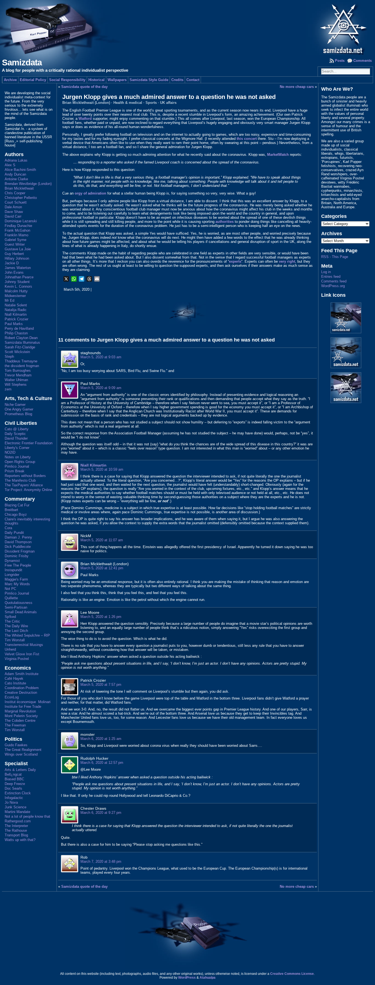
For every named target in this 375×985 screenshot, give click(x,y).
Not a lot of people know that (27, 816)
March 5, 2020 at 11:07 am (101, 540)
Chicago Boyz (16, 514)
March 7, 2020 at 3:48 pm (100, 861)
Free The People (18, 565)
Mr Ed (9, 300)
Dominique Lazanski (21, 221)
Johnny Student (17, 282)
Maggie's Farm (16, 579)
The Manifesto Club (20, 480)
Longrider (12, 575)
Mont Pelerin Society (21, 716)
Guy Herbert (14, 254)
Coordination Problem (22, 688)
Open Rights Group (20, 462)
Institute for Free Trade (23, 706)
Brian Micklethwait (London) (86, 103)
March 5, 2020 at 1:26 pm (100, 617)
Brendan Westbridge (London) (28, 184)
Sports (151, 103)
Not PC (10, 589)
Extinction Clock (18, 793)
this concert (247, 139)
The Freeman (15, 725)
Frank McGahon (17, 230)
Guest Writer (15, 244)
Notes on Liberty (18, 457)
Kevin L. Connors (18, 286)
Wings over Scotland (21, 754)
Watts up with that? (20, 840)
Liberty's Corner (17, 448)
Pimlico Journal (17, 466)
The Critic (12, 621)
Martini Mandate (17, 812)
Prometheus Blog (18, 414)
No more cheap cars (297, 87)
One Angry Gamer (19, 409)
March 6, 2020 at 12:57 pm (101, 763)
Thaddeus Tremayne (21, 361)
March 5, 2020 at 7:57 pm (100, 684)
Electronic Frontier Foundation (28, 443)
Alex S (10, 165)
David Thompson (18, 542)
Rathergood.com (18, 821)
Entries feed (330, 276)
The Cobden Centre (20, 720)
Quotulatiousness (18, 603)
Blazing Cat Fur (17, 505)
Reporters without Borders (25, 476)
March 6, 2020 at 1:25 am (100, 739)
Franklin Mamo (16, 235)
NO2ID (10, 452)
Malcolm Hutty (16, 291)
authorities (225, 222)
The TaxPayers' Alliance (24, 485)
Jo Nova (11, 802)
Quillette (11, 598)
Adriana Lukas (16, 160)
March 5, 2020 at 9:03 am (100, 357)
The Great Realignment (23, 750)
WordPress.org (333, 286)
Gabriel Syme (15, 240)
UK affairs (168, 103)
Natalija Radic (16, 310)
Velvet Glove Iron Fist (22, 654)
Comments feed (333, 281)
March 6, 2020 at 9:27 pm (100, 813)
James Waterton (18, 268)
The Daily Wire (16, 626)
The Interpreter (16, 826)
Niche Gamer (15, 405)
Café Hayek (14, 678)
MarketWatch (278, 154)
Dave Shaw (14, 212)
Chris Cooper (15, 193)
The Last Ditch (16, 631)
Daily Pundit (14, 533)
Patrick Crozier (16, 319)
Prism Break (14, 471)
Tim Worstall (15, 640)
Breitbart (11, 510)
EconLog (12, 697)
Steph (9, 356)
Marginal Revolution (20, 711)
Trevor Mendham (18, 375)
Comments (362, 61)
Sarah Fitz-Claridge (20, 347)
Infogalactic (14, 798)
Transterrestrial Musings (24, 645)
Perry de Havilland (19, 328)
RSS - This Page (334, 257)
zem (8, 389)
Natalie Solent (16, 305)
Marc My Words (17, 584)
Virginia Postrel (17, 659)
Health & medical (127, 103)
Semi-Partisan (16, 607)
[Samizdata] (187, 27)
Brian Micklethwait (19, 188)
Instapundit (13, 570)
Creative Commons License (292, 974)
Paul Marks (14, 324)
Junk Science (15, 807)
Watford (85, 118)
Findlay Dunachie (18, 226)
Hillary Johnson (17, 258)
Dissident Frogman (20, 551)
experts (235, 261)
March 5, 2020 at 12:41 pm (101, 568)
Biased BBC (14, 779)
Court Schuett (16, 202)
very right (287, 261)
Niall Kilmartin (16, 314)
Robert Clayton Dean (21, 338)
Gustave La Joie (18, 249)
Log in (326, 272)
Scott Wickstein (17, 352)
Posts (340, 61)
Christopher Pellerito (21, 198)
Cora (8, 528)
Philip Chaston (16, 333)
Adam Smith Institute (21, 674)
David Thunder (16, 438)
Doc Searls (13, 788)
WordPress (187, 978)
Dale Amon (13, 207)
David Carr (13, 216)
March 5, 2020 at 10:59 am (101, 469)
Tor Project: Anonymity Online (28, 490)
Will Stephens (16, 384)
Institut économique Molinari (28, 702)
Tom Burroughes (18, 370)
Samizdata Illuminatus (22, 342)
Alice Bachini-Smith (20, 170)
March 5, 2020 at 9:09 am (100, 388)
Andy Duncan (15, 174)
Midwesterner (15, 296)
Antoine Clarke (16, 179)
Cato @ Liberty (17, 429)
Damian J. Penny (18, 537)
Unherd (10, 649)
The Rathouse (16, 830)
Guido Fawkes (16, 745)
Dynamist (12, 561)
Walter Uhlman (16, 380)
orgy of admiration (90, 193)
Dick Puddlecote (18, 547)
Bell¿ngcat (13, 774)
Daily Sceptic (15, 434)
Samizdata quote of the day (84, 87)
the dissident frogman (22, 366)
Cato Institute (15, 683)
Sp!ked (10, 617)
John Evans (14, 272)
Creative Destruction (21, 692)
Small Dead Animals (21, 612)
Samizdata (22, 62)
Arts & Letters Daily (20, 770)
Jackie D (12, 263)
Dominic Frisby (17, 556)
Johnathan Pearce (19, 277)
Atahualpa (208, 978)
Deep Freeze (15, 784)
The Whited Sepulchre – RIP (27, 635)
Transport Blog (16, 835)
